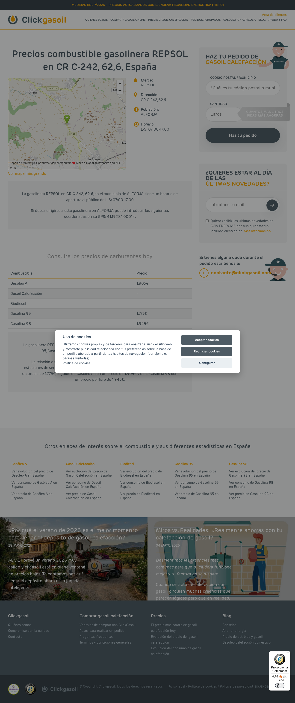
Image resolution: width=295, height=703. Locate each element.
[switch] (279, 685)
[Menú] (287, 654)
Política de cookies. (77, 363)
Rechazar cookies (207, 351)
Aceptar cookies (207, 340)
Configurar (207, 363)
